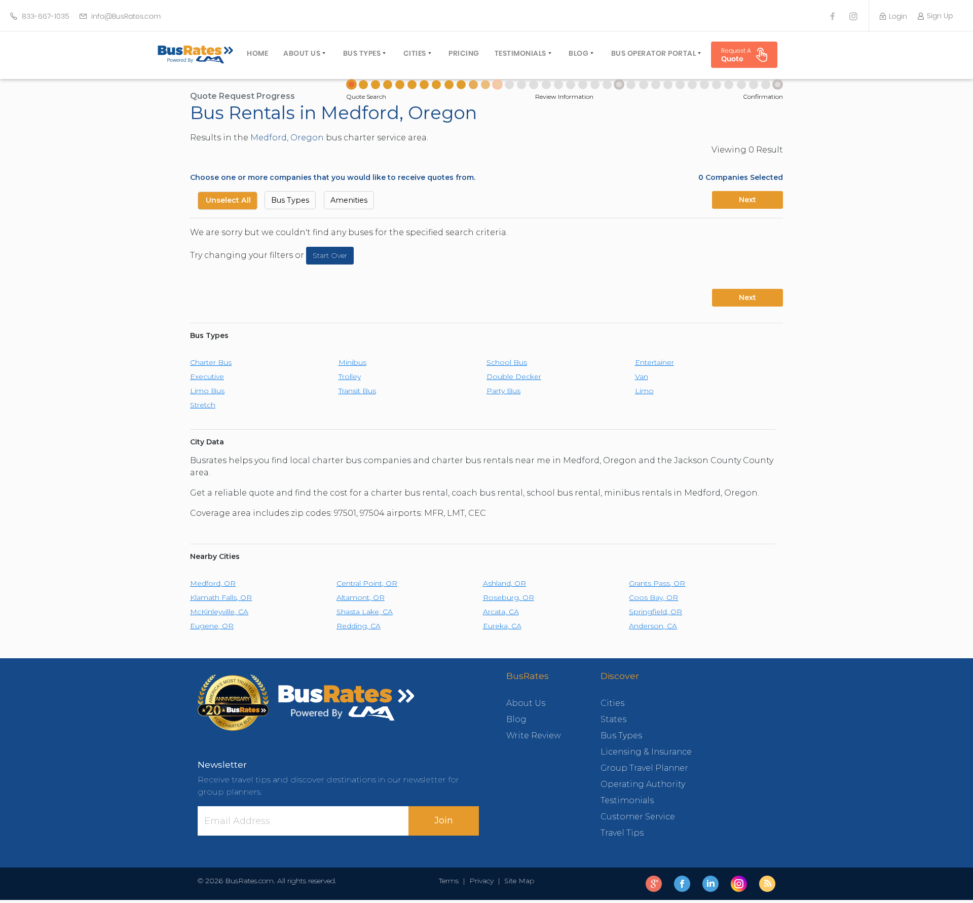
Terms (451, 880)
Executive (207, 376)
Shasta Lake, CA (364, 611)
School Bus (506, 362)
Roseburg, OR (508, 597)
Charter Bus (211, 362)
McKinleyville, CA (219, 611)
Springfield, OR (655, 611)
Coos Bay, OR (653, 597)
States (613, 719)
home (257, 53)
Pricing (463, 53)
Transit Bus (357, 390)
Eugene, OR (212, 625)
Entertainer (654, 362)
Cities (414, 53)
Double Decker (513, 376)
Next (747, 199)
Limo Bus (207, 390)
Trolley (350, 376)
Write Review (533, 735)
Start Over (330, 255)
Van (641, 376)
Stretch (202, 404)
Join (443, 820)
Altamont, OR (360, 597)
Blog (578, 53)
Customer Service (638, 816)
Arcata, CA (501, 611)
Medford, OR (213, 583)
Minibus (352, 362)
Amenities (348, 200)
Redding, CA (358, 625)
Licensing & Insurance (646, 752)
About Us (301, 53)
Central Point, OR (366, 583)
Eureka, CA (502, 625)
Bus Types (362, 53)
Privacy (481, 880)
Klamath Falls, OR (221, 597)
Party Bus (503, 390)
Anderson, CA (653, 625)
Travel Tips (622, 833)
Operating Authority (643, 784)
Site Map (517, 880)
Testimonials (520, 53)
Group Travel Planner (644, 768)
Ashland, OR (504, 583)
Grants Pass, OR (657, 583)
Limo (644, 390)
